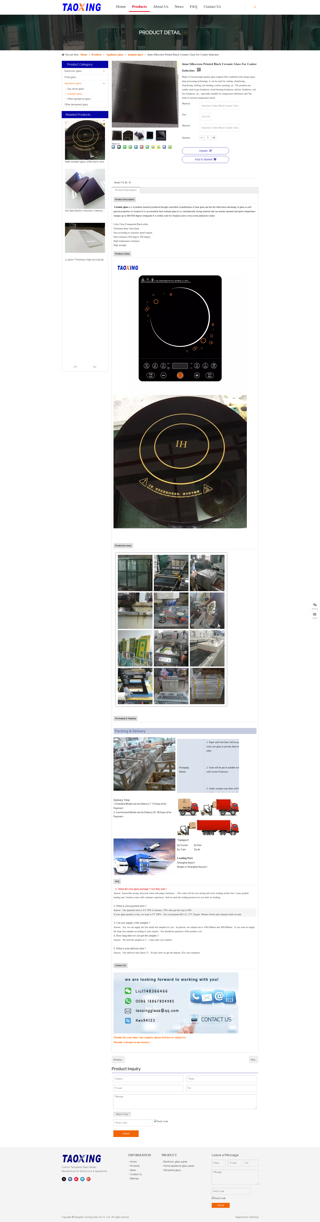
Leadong (253, 1217)
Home (133, 1161)
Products (135, 1165)
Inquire (203, 150)
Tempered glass (172, 1170)
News (133, 1170)
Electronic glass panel (175, 1161)
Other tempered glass (76, 104)
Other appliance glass (79, 99)
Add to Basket (203, 159)
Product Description (126, 190)
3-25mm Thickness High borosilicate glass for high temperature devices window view (85, 259)
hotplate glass (74, 93)
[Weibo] (76, 1179)
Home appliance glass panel (178, 1165)
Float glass (70, 77)
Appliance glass (73, 83)
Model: (117, 182)
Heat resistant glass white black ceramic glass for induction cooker (85, 161)
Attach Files (122, 1114)
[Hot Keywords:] (255, 8)
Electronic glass (73, 71)
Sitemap (134, 1178)
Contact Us (136, 1174)
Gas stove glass (75, 89)
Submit (126, 1133)
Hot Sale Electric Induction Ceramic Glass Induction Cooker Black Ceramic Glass (85, 210)
